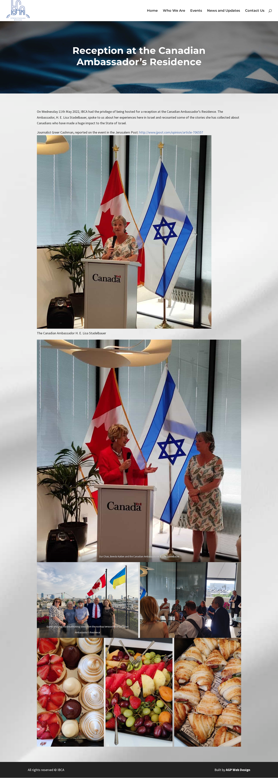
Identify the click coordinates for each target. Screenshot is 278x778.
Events (196, 11)
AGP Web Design (238, 770)
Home (152, 11)
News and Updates (223, 11)
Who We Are (174, 11)
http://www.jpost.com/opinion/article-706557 (171, 132)
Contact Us (254, 11)
